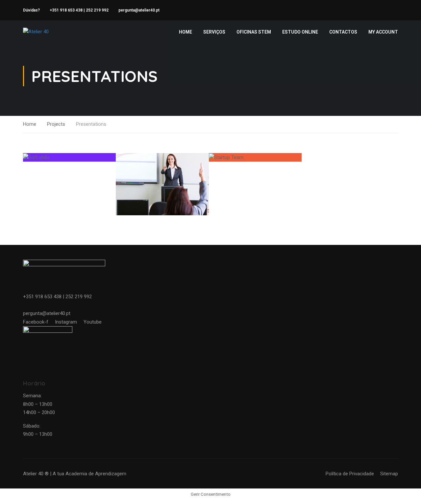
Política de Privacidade (350, 474)
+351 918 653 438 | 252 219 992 (79, 10)
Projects (56, 124)
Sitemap (389, 474)
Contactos (343, 32)
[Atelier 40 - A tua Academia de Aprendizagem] (48, 32)
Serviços (214, 32)
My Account (383, 32)
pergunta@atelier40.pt (139, 10)
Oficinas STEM (253, 32)
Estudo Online (300, 32)
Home (185, 32)
